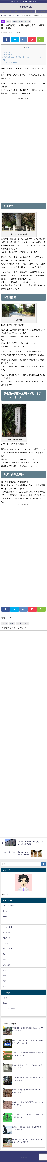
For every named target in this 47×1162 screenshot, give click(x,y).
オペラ (5, 911)
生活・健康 (6, 965)
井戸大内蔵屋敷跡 (9, 62)
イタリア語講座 (8, 905)
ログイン (6, 998)
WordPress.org (8, 1014)
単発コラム (6, 938)
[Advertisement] (23, 124)
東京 (22, 21)
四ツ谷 (28, 21)
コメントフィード (9, 1008)
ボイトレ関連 (7, 927)
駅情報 (5, 986)
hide (27, 47)
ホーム (4, 11)
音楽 (4, 981)
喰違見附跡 (7, 54)
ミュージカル (7, 932)
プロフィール (13, 11)
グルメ (5, 916)
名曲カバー (6, 943)
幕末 (3, 21)
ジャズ (5, 922)
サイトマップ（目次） (27, 11)
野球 (4, 975)
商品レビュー (7, 948)
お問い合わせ (41, 11)
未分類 (5, 959)
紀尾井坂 (6, 52)
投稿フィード (7, 1003)
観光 (15, 21)
